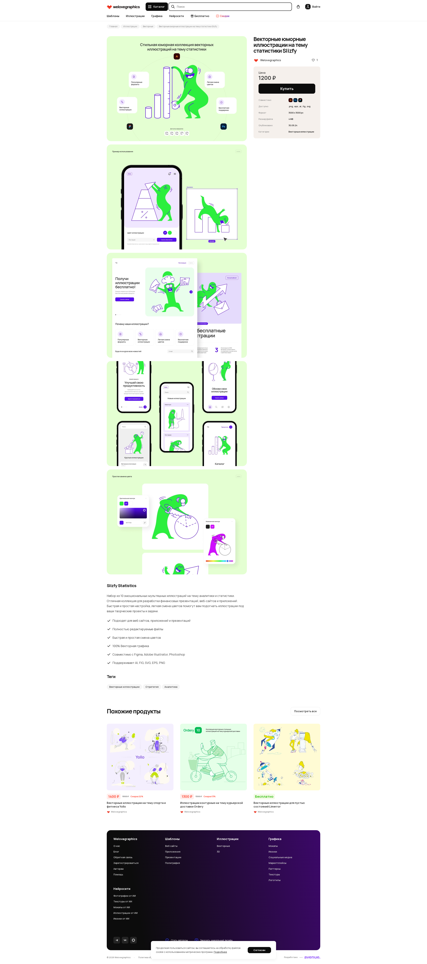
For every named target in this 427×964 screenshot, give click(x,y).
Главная (113, 26)
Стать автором (179, 940)
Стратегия (152, 686)
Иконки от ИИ (121, 918)
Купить (287, 88)
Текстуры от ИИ (122, 901)
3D (218, 851)
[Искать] (173, 7)
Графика (156, 16)
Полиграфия (172, 863)
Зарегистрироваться (126, 863)
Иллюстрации (135, 16)
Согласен (259, 950)
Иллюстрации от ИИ (125, 913)
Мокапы (273, 846)
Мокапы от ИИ (121, 907)
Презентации (173, 857)
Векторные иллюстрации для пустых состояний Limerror (279, 804)
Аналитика (170, 686)
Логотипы (275, 880)
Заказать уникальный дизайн (216, 940)
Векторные (148, 26)
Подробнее (220, 952)
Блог (116, 851)
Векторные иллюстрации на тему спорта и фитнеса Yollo (136, 804)
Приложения (172, 851)
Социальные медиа (280, 857)
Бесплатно (201, 16)
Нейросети (176, 16)
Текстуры (274, 874)
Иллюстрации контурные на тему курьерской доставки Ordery (211, 804)
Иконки (273, 851)
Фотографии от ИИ (124, 895)
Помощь (118, 874)
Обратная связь (122, 857)
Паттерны (275, 868)
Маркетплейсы (277, 863)
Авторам (118, 868)
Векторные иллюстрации (124, 686)
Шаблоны (113, 16)
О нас (116, 846)
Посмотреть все (305, 711)
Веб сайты (171, 846)
